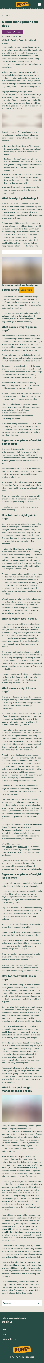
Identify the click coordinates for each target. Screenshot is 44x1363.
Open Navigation (4, 4)
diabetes (38, 869)
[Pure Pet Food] (22, 7)
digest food (19, 833)
